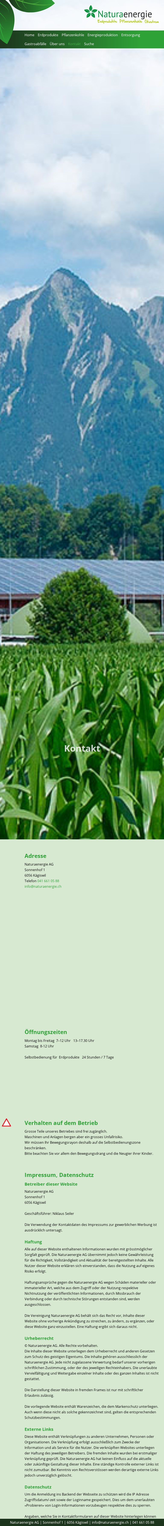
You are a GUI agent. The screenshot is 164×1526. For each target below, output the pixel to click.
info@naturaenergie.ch (43, 886)
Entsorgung (130, 35)
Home (29, 35)
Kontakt (74, 44)
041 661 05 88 (48, 881)
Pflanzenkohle (73, 35)
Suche (89, 44)
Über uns (57, 44)
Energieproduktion (103, 35)
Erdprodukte (48, 35)
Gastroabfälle (35, 44)
